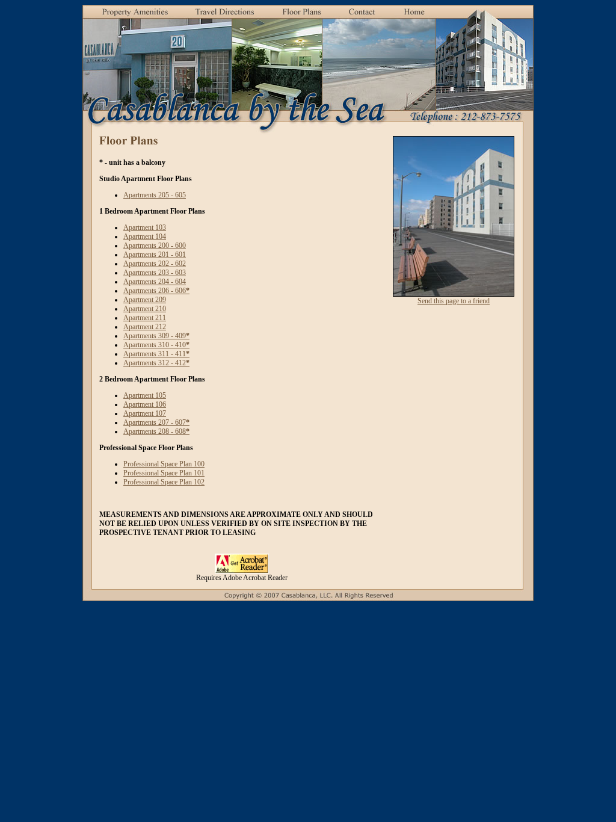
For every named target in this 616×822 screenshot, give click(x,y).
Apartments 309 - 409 (156, 336)
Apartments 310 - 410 (156, 345)
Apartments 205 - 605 (154, 195)
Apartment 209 (144, 299)
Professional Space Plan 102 (164, 482)
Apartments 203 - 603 (154, 272)
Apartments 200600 (154, 245)
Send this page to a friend (453, 301)
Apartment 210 (144, 308)
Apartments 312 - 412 (156, 363)
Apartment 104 (144, 236)
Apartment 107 (144, 413)
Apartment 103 (144, 227)
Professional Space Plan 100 (164, 464)
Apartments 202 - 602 (154, 263)
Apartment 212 (144, 327)
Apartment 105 (144, 395)
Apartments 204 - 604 (154, 281)
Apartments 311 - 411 (156, 354)
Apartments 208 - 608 (156, 431)
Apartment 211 (144, 318)
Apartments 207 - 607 (156, 422)
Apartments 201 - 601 (154, 254)
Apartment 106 (144, 404)
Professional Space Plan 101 (164, 473)
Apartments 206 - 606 (156, 290)
